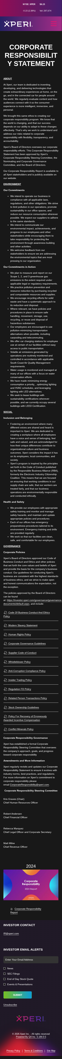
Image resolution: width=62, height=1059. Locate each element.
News (10, 968)
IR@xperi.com (11, 933)
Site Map (51, 1050)
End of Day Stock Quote (20, 979)
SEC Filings (13, 973)
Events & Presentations (19, 984)
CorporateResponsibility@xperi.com (29, 784)
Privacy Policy (13, 1050)
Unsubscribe (10, 1004)
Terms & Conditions (33, 1050)
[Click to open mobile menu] (54, 24)
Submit (17, 995)
